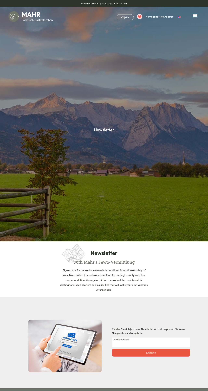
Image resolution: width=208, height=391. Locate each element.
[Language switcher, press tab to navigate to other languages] (182, 16)
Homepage (152, 16)
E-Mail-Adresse (121, 339)
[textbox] (125, 17)
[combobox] (125, 16)
